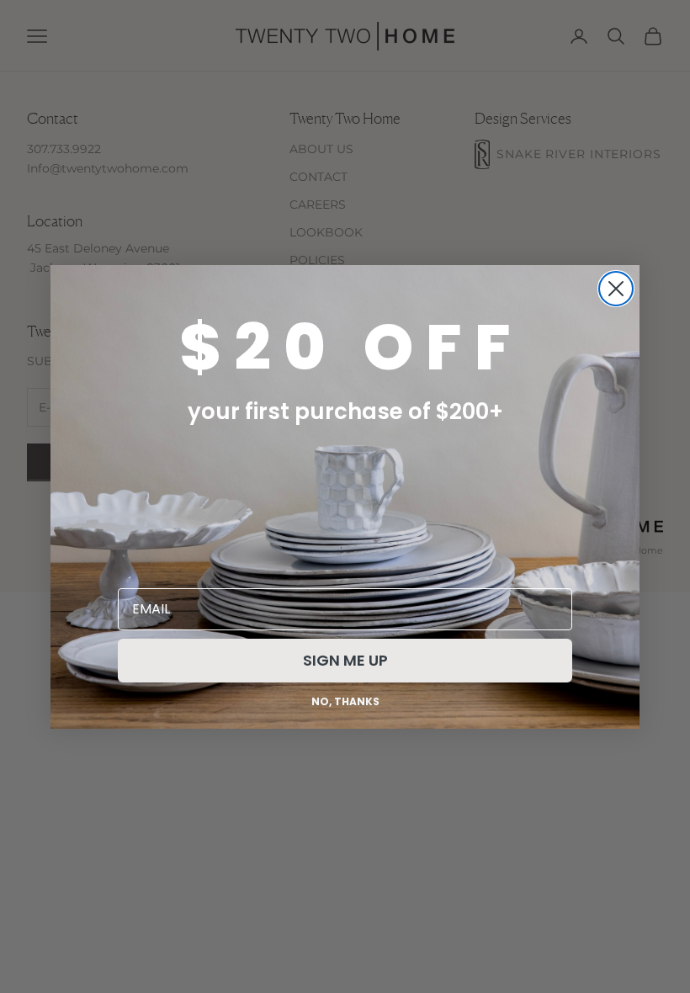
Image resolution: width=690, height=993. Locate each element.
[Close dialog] (616, 288)
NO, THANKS (345, 701)
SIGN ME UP (345, 660)
